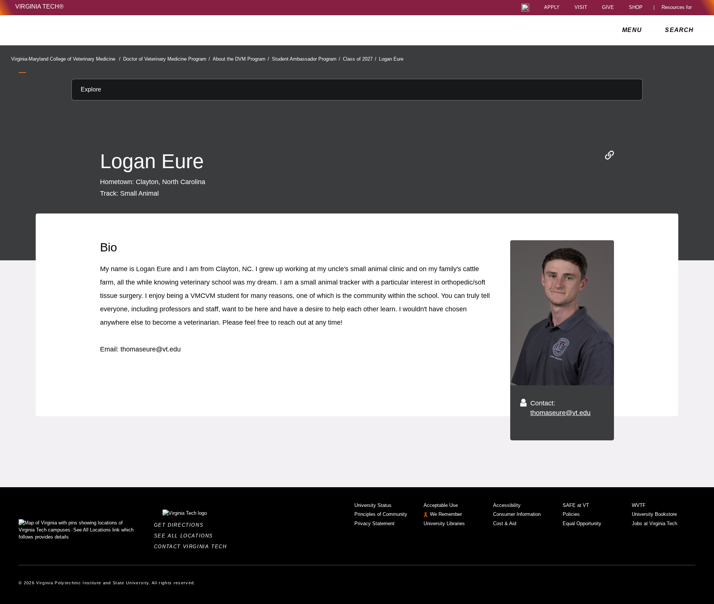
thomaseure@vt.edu (560, 413)
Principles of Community (380, 514)
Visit (581, 7)
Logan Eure (391, 59)
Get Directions (181, 525)
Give (608, 7)
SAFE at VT (576, 505)
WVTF (639, 505)
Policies (571, 514)
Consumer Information (517, 514)
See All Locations (185, 536)
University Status (373, 505)
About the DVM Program (241, 59)
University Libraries (444, 523)
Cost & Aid (504, 523)
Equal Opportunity (582, 523)
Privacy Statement (374, 523)
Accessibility (507, 505)
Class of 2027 (359, 59)
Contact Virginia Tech (192, 546)
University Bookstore (654, 514)
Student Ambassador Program (306, 59)
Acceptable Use (441, 505)
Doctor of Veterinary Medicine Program (166, 59)
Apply (552, 7)
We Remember (446, 514)
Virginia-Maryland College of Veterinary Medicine (65, 59)
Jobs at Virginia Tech (654, 523)
